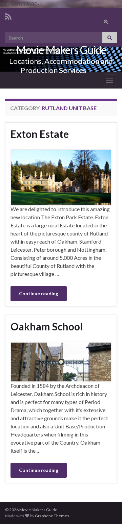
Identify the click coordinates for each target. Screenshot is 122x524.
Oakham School (47, 326)
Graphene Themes (52, 515)
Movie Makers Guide (61, 49)
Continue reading (38, 293)
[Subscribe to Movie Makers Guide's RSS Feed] (8, 15)
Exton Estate (40, 134)
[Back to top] (106, 483)
